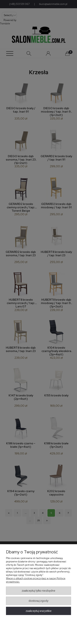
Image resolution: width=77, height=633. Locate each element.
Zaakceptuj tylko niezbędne (38, 591)
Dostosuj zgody (38, 601)
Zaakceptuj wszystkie (39, 611)
